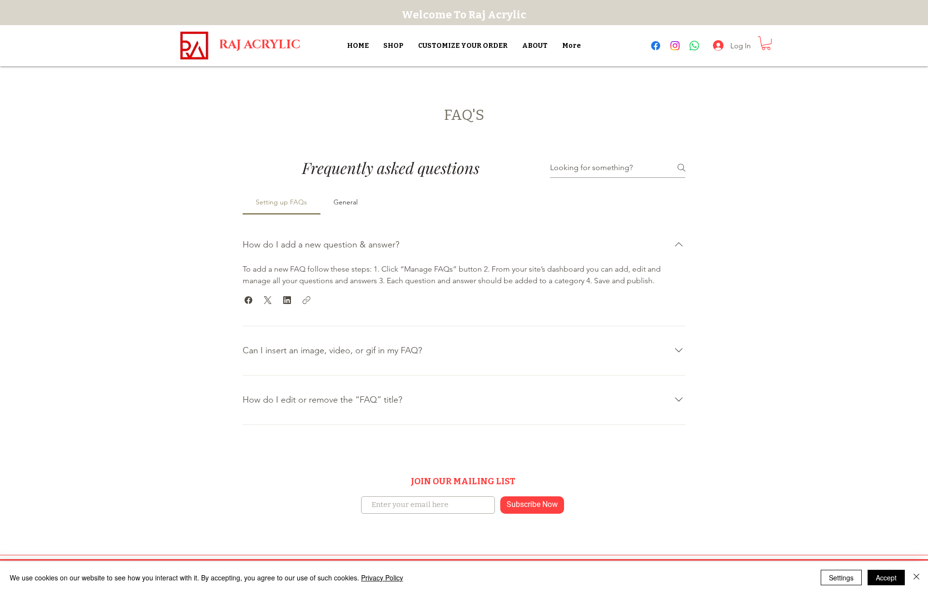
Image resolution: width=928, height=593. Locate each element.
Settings (841, 577)
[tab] (281, 202)
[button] (766, 43)
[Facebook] (656, 46)
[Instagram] (675, 46)
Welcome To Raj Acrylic (464, 14)
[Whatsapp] (694, 46)
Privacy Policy (382, 577)
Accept (886, 577)
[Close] (916, 577)
